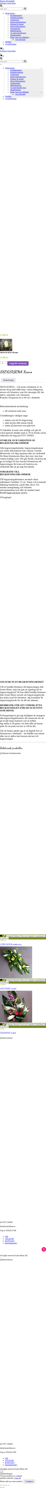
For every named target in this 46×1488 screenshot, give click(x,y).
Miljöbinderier (15, 31)
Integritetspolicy (11, 1243)
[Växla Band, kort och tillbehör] (41, 92)
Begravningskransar (18, 22)
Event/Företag (10, 44)
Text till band (20, 40)
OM (6, 1237)
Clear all (17, 1478)
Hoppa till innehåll (7, 1)
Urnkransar (14, 20)
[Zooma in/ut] (1, 1485)
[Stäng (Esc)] (8, 1485)
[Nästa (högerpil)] (3, 1487)
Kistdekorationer (16, 18)
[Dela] (6, 1485)
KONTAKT (10, 1241)
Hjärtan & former (17, 24)
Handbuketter (15, 35)
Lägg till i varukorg (18, 363)
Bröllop (8, 42)
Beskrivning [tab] (8, 380)
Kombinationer (16, 15)
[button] (15, 13)
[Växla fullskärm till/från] (3, 1485)
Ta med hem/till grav (18, 33)
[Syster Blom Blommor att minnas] (8, 3)
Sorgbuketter (15, 29)
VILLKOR (9, 1239)
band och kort (13, 492)
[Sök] (1, 6)
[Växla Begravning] (41, 68)
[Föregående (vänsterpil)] (1, 1487)
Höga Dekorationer (17, 26)
